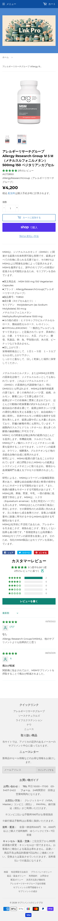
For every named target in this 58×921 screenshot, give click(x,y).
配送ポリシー (17, 879)
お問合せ (44, 875)
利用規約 (33, 875)
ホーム (5, 57)
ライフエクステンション (29, 720)
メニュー (11, 3)
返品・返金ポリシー (16, 875)
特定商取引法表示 (19, 872)
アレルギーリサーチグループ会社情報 (28, 883)
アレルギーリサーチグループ (29, 711)
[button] (10, 170)
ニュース (29, 729)
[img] (9, 621)
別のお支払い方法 (29, 236)
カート (52, 3)
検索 (6, 872)
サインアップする (45, 770)
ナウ (29, 724)
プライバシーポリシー (41, 872)
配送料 (11, 193)
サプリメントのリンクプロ (30, 902)
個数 (4, 202)
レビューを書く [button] (29, 601)
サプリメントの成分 (27, 891)
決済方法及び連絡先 (35, 879)
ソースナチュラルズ (29, 715)
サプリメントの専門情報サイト (28, 887)
